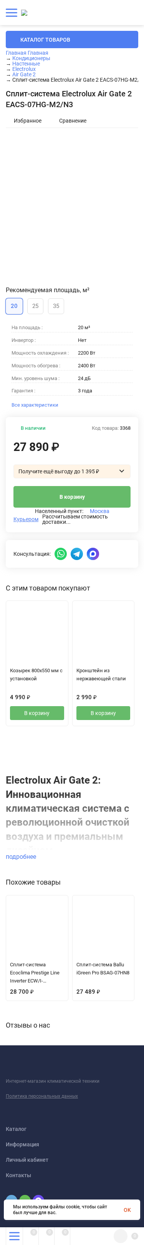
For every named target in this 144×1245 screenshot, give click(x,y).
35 (56, 306)
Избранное (27, 121)
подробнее (22, 856)
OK (127, 1210)
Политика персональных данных (42, 1096)
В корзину (72, 497)
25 (35, 306)
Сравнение (72, 121)
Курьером (25, 519)
